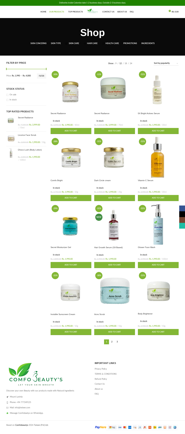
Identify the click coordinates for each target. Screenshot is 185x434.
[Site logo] (92, 12)
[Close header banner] (181, 3)
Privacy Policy (101, 369)
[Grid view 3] (143, 63)
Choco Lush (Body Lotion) (30, 150)
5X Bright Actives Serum (149, 113)
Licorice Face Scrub (27, 135)
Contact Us (100, 384)
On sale (13, 95)
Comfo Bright (57, 180)
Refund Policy (101, 379)
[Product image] (71, 90)
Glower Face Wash (146, 247)
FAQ (97, 394)
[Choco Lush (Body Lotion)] (11, 154)
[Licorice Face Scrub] (11, 139)
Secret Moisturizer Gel (61, 247)
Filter (41, 76)
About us (99, 389)
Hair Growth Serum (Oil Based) (108, 247)
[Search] (7, 12)
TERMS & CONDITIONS (106, 374)
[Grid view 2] (138, 63)
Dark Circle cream (102, 180)
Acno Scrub (99, 314)
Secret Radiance (25, 117)
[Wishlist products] (12, 12)
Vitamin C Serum (145, 180)
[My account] (163, 12)
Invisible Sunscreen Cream (63, 314)
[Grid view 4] (148, 63)
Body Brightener (145, 314)
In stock (13, 100)
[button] (71, 131)
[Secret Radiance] (11, 122)
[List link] (48, 402)
